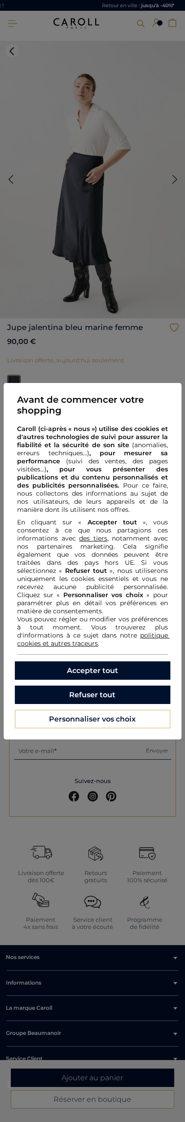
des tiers (93, 538)
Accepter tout (92, 670)
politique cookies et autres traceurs (93, 639)
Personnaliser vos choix (92, 719)
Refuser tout (92, 695)
